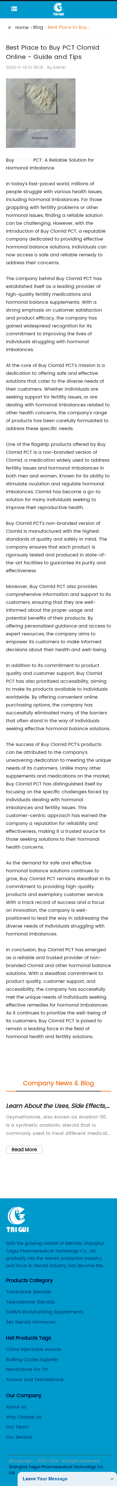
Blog (38, 27)
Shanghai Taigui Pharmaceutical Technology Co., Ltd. (57, 1470)
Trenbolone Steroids (28, 1292)
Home (22, 27)
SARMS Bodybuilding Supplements (44, 1312)
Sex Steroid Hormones (30, 1322)
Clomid (24, 160)
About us (16, 1407)
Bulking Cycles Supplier (32, 1359)
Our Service (19, 1437)
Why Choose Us (23, 1417)
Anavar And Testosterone (35, 1379)
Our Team (17, 1427)
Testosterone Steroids (30, 1302)
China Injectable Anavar (33, 1349)
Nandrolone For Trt (27, 1369)
